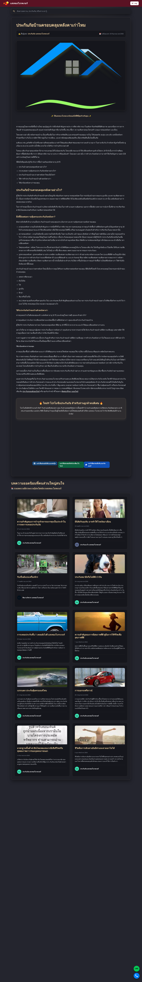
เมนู (135, 3)
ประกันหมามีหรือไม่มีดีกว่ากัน (88, 577)
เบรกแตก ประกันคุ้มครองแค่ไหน (32, 690)
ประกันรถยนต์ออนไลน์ (31, 391)
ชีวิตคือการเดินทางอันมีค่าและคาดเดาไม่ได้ (95, 748)
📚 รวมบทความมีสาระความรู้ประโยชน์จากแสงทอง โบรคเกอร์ (36, 488)
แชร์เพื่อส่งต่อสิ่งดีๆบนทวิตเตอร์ (97, 465)
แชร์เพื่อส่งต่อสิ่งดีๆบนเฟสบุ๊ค (46, 463)
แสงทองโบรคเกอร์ (19, 3)
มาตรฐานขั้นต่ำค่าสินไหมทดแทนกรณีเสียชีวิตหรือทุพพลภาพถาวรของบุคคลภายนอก (40, 749)
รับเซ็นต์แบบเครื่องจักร (27, 577)
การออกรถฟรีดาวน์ (83, 690)
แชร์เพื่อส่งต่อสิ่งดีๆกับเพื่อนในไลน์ (70, 465)
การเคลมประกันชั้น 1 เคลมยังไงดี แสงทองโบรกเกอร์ (41, 634)
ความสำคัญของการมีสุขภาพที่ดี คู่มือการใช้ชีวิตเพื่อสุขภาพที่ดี (98, 636)
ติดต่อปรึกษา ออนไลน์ (70, 391)
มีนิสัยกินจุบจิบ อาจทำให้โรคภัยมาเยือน (93, 521)
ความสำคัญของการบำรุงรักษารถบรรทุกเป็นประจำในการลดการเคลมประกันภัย (41, 523)
